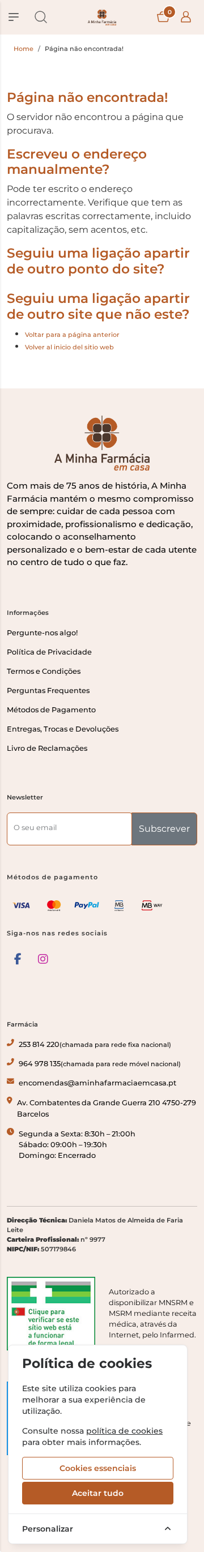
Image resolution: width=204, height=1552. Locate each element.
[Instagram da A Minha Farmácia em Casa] (43, 959)
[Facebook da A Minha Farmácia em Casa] (18, 959)
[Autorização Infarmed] (51, 1313)
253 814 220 (95, 1044)
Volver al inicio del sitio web (69, 347)
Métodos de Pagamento (51, 710)
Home (23, 49)
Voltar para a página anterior (72, 335)
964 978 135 (100, 1063)
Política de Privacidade (49, 652)
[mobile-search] (41, 17)
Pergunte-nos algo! (42, 633)
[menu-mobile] (13, 17)
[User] (186, 17)
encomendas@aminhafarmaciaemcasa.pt (97, 1083)
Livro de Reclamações (47, 748)
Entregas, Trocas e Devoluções (62, 729)
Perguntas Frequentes (48, 690)
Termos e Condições (43, 671)
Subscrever (164, 828)
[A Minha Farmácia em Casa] (102, 17)
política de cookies (124, 1431)
